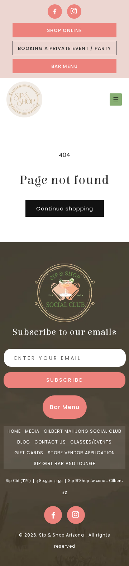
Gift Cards (28, 453)
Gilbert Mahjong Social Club (82, 431)
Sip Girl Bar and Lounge (64, 463)
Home (14, 431)
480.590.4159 (49, 480)
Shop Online (64, 30)
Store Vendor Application (81, 453)
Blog (23, 442)
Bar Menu (64, 66)
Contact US (50, 442)
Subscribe (64, 380)
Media (32, 431)
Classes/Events (91, 442)
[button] (116, 99)
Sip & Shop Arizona (62, 535)
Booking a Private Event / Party (64, 48)
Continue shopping (64, 208)
